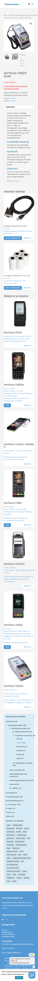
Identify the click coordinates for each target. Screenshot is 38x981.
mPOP (21, 851)
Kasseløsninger (13, 797)
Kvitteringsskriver (21, 845)
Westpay (19, 750)
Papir (10, 808)
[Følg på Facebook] (6, 919)
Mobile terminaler (21, 732)
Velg (7, 405)
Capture (26, 828)
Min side (4, 930)
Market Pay (20, 747)
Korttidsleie (10, 793)
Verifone (14, 18)
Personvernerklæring (8, 934)
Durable (18, 832)
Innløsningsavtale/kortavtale (20, 780)
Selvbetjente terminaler (24, 763)
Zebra (8, 881)
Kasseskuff (10, 841)
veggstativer (10, 878)
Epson (25, 832)
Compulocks (10, 832)
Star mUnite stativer (13, 868)
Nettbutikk (11, 15)
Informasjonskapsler (8, 936)
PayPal (25, 855)
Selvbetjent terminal (13, 861)
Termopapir (21, 874)
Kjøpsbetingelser (7, 932)
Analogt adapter (17, 825)
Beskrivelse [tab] (10, 107)
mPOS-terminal (11, 855)
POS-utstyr (12, 804)
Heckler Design (20, 838)
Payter (9, 858)
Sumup (24, 871)
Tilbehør (15, 788)
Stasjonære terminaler (23, 736)
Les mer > (5, 908)
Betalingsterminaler (19, 728)
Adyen (18, 758)
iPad (28, 838)
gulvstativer (10, 838)
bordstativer (10, 828)
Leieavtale (13, 784)
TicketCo (9, 812)
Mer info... (28, 238)
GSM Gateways (21, 835)
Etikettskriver (11, 835)
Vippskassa (10, 721)
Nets (18, 739)
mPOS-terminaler (15, 770)
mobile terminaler (12, 851)
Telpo (14, 874)
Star (22, 861)
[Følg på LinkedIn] (2, 919)
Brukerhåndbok (14, 181)
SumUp (19, 754)
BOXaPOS (19, 828)
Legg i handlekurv (12, 238)
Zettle (14, 881)
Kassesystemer (19, 841)
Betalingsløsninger (22, 15)
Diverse (8, 816)
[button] (31, 23)
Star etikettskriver (12, 865)
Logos (9, 848)
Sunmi (8, 874)
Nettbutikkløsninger (13, 801)
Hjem (5, 15)
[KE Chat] (31, 975)
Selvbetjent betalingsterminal (22, 858)
